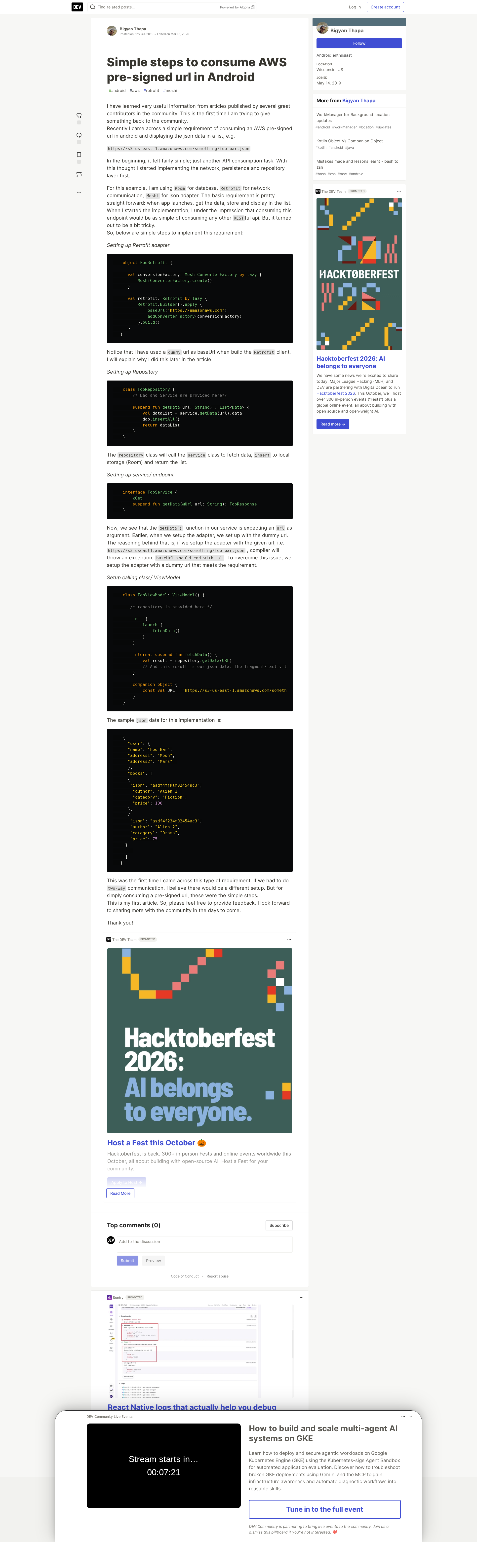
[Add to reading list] (79, 157)
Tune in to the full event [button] (324, 1509)
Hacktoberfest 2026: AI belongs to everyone (351, 362)
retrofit (151, 90)
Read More (120, 1193)
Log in (355, 6)
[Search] (93, 7)
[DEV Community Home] (77, 7)
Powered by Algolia (235, 7)
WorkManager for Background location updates (353, 120)
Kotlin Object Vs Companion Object (349, 144)
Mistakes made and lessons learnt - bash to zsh (357, 167)
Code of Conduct (185, 1276)
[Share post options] (79, 192)
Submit (127, 1260)
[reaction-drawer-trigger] (79, 118)
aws (135, 90)
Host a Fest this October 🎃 (156, 1142)
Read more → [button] (332, 424)
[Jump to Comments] (79, 138)
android (117, 90)
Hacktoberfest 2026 (336, 393)
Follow (359, 43)
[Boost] (79, 174)
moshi (170, 90)
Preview (153, 1260)
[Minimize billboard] (410, 1417)
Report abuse (218, 1276)
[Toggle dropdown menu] (289, 939)
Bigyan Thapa (133, 28)
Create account (385, 6)
